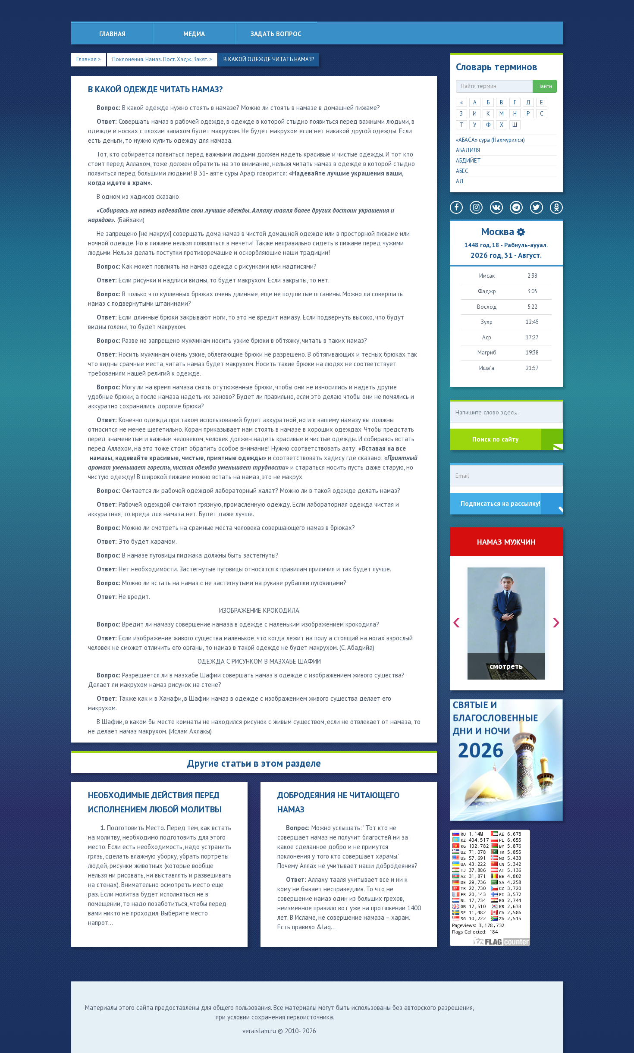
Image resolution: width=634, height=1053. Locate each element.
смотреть (506, 666)
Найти (544, 86)
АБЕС (462, 171)
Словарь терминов (496, 66)
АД (460, 181)
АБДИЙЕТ (468, 160)
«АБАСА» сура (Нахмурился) (490, 140)
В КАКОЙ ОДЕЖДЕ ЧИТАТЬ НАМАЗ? (268, 59)
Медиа (194, 34)
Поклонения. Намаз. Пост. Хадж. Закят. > (162, 59)
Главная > (88, 59)
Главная (112, 34)
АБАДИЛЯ (468, 150)
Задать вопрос (276, 34)
